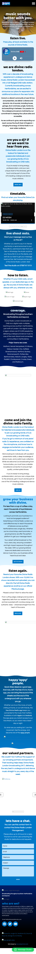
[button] (33, 3)
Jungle (10, 214)
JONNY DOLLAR (14, 217)
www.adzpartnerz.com (22, 944)
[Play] (14, 58)
